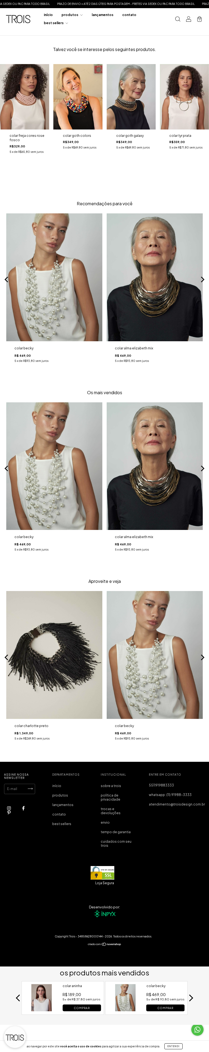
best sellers (54, 23)
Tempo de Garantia (116, 832)
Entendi (173, 1046)
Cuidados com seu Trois (116, 843)
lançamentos (102, 15)
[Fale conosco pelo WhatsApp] (197, 1029)
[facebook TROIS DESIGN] (23, 808)
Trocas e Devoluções (111, 811)
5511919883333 (161, 785)
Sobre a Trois (111, 786)
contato (129, 15)
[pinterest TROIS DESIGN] (9, 812)
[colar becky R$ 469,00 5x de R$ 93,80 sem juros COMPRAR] (125, 1009)
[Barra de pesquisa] (177, 20)
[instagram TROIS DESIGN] (9, 808)
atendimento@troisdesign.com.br (177, 804)
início (48, 15)
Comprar (82, 1008)
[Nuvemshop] (105, 945)
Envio (105, 822)
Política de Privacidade (110, 797)
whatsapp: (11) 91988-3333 (170, 795)
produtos (70, 15)
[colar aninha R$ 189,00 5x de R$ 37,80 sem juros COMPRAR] (41, 1009)
